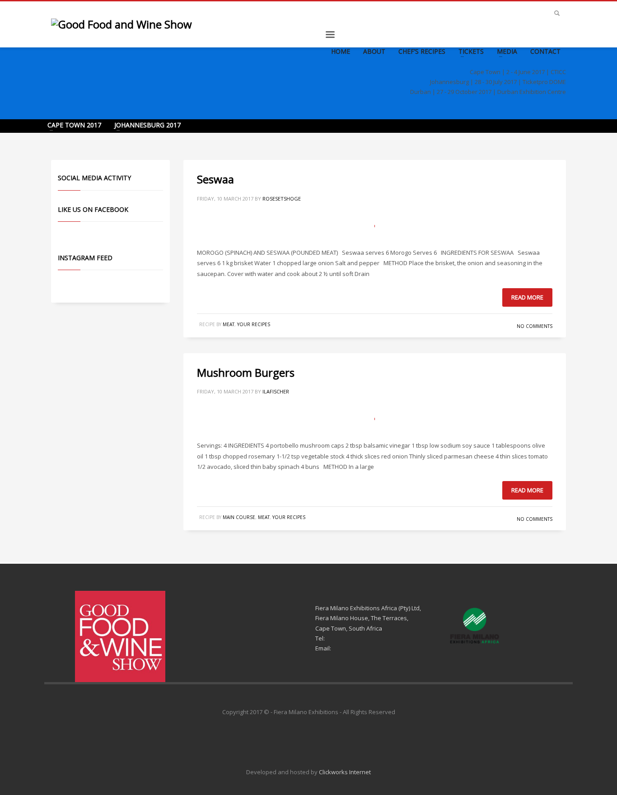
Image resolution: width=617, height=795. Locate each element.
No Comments (534, 326)
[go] (556, 13)
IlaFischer (275, 391)
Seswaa (215, 179)
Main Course (239, 517)
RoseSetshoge (281, 198)
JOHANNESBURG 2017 (147, 125)
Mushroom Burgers (245, 372)
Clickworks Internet (345, 772)
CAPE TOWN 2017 (74, 125)
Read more (527, 297)
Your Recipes (253, 324)
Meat (228, 324)
